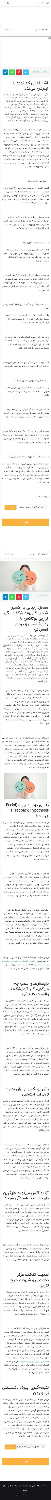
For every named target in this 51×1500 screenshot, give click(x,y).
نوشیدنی (36, 70)
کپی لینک (10, 507)
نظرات (26, 522)
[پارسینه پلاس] (43, 3)
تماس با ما (20, 1494)
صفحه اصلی (30, 1494)
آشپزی (37, 29)
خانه (44, 29)
